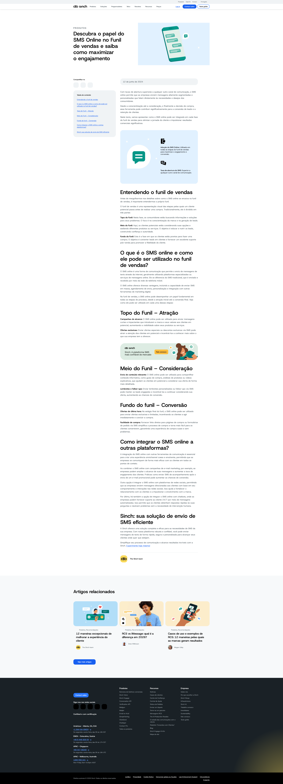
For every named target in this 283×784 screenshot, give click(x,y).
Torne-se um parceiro (157, 710)
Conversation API (125, 701)
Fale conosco (185, 717)
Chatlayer (122, 723)
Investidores (185, 710)
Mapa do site (154, 734)
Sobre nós (184, 692)
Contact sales (189, 7)
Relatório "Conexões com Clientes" (162, 725)
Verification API (124, 704)
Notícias (153, 692)
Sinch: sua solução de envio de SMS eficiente (93, 132)
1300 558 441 (79, 760)
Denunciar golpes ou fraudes (166, 777)
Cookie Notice (149, 777)
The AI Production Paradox (159, 717)
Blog (151, 728)
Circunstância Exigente (205, 778)
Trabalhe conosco (187, 707)
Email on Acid (124, 714)
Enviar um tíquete (156, 707)
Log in (178, 7)
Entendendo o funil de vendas (87, 100)
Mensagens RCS (156, 714)
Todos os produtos (125, 729)
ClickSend (122, 720)
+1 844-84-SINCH (81, 729)
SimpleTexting (124, 717)
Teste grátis (203, 7)
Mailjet (121, 710)
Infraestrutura (185, 701)
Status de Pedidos (156, 704)
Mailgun (122, 707)
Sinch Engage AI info (157, 731)
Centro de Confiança (157, 698)
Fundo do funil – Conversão (86, 121)
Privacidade (137, 777)
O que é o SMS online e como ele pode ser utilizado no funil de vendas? (92, 105)
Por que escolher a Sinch (189, 695)
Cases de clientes (156, 695)
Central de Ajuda (156, 701)
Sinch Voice (123, 695)
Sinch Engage (124, 698)
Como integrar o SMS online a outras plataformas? (90, 126)
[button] (180, 2)
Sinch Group (185, 698)
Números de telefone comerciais (130, 692)
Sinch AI (183, 704)
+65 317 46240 (80, 750)
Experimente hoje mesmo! (138, 545)
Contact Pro (123, 726)
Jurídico (128, 777)
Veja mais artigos (84, 662)
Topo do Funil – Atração (85, 111)
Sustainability (185, 714)
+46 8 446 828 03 (81, 739)
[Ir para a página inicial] (80, 6)
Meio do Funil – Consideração (87, 116)
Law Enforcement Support (188, 777)
